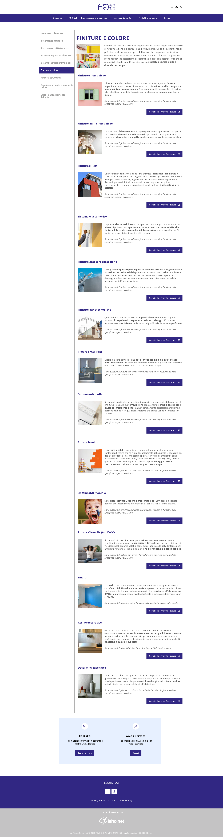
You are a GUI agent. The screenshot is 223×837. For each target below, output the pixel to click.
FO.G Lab (73, 18)
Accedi (136, 753)
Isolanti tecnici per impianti (56, 62)
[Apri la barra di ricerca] (181, 7)
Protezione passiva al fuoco (56, 55)
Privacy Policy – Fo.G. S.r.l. (104, 800)
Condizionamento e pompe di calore (57, 86)
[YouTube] (114, 791)
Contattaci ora (85, 753)
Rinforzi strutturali (51, 77)
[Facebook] (107, 791)
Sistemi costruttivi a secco (55, 48)
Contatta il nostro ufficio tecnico (162, 112)
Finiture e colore (49, 70)
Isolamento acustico (52, 40)
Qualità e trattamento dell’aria (53, 96)
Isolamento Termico (52, 33)
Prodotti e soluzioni (147, 18)
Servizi (167, 18)
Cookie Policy (125, 800)
